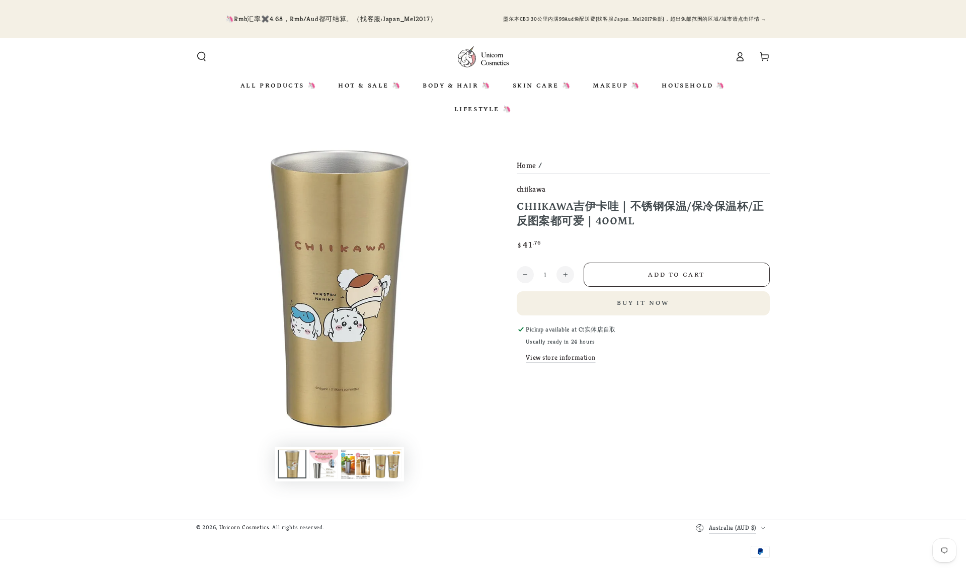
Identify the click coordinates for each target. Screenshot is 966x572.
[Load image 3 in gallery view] (355, 464)
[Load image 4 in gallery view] (387, 464)
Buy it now (643, 303)
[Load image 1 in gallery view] (292, 464)
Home (526, 165)
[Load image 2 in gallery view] (323, 464)
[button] (201, 56)
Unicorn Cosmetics (244, 527)
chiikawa (531, 189)
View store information (561, 357)
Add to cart (676, 275)
